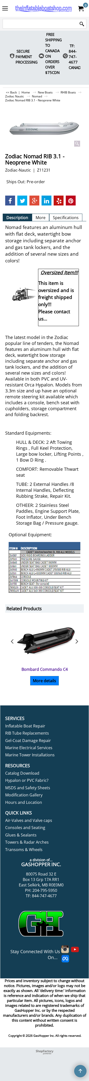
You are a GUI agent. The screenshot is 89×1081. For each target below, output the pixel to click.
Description (17, 217)
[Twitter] (22, 200)
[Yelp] (59, 200)
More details (44, 680)
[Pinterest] (71, 200)
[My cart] (80, 8)
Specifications (66, 217)
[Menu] (5, 9)
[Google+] (34, 200)
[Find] (82, 24)
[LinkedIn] (46, 200)
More (40, 217)
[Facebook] (10, 200)
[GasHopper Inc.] (43, 8)
